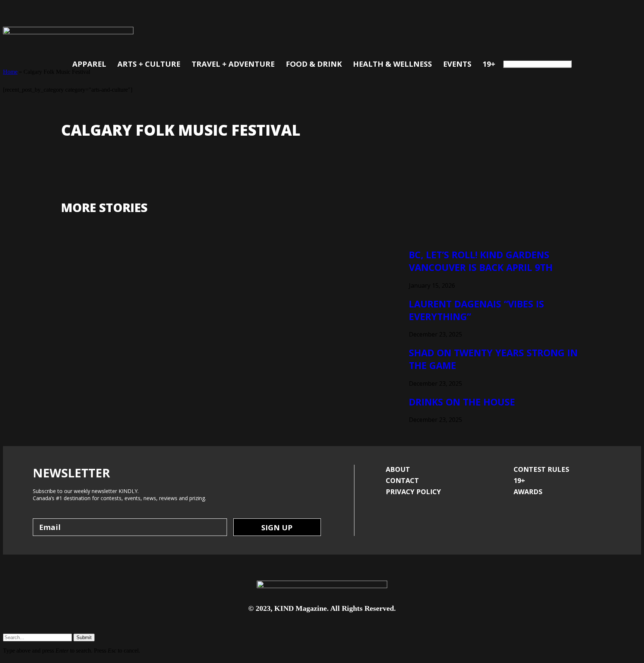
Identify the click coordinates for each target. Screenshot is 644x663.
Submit (84, 637)
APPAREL (89, 64)
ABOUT (398, 469)
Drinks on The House (462, 401)
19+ (489, 64)
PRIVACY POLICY (413, 491)
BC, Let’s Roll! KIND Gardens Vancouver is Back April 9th (481, 261)
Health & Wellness (392, 64)
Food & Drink (314, 64)
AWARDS (528, 491)
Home (10, 72)
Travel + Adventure (233, 64)
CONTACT (402, 480)
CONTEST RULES (541, 469)
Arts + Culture (148, 64)
